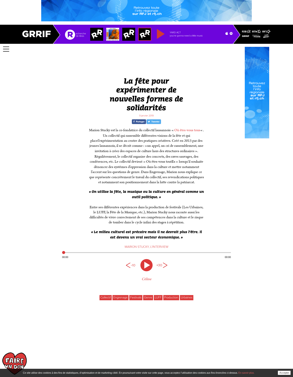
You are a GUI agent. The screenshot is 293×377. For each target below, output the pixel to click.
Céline (146, 279)
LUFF (158, 297)
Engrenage (120, 297)
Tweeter (155, 121)
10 (131, 265)
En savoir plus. (246, 373)
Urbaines (186, 297)
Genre (148, 297)
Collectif (105, 297)
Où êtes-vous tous (187, 130)
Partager (140, 121)
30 (162, 265)
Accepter (284, 373)
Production (171, 297)
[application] (146, 254)
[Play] (146, 265)
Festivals (135, 297)
